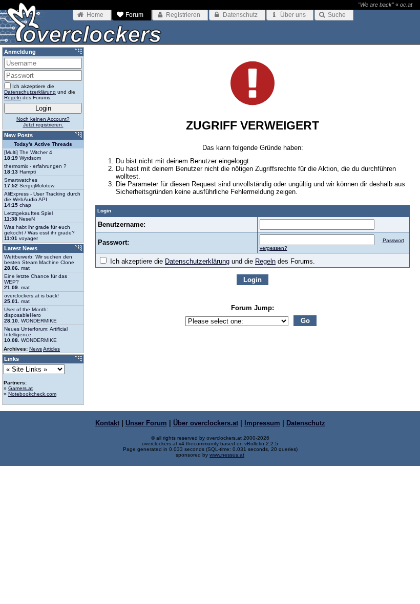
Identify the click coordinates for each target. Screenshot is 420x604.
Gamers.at (20, 388)
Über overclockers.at (205, 423)
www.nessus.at (226, 455)
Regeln (265, 261)
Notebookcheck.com (32, 394)
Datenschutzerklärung (197, 261)
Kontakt (107, 423)
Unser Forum (146, 423)
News (35, 349)
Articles (51, 349)
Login (252, 280)
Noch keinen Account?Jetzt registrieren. (43, 121)
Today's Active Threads (43, 144)
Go (305, 321)
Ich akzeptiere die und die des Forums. (211, 261)
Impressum (262, 423)
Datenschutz (305, 423)
